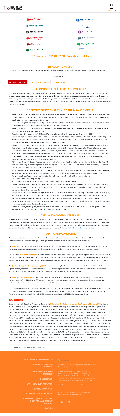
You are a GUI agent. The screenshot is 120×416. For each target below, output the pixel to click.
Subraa (64, 363)
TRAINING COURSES (37, 380)
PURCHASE (42, 370)
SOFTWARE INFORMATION (17, 82)
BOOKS (44, 397)
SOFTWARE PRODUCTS (36, 375)
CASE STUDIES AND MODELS (33, 365)
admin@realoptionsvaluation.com (76, 228)
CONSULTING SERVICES (35, 385)
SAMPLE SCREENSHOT (39, 82)
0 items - (111, 10)
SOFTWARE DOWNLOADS (34, 355)
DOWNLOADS (60, 82)
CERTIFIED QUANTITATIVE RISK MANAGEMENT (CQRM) (31, 391)
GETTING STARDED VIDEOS (33, 360)
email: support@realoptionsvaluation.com (65, 389)
